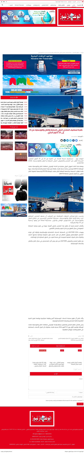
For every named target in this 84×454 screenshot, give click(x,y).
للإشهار (69, 2)
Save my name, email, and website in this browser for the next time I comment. (64, 400)
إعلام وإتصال (36, 5)
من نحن (79, 2)
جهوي (68, 5)
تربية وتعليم (53, 5)
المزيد (11, 5)
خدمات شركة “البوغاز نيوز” (61, 2)
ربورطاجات (28, 5)
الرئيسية (79, 5)
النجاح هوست (3, 451)
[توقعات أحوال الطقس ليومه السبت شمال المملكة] (73, 355)
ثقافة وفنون (45, 5)
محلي (73, 5)
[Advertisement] (42, 38)
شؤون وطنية (61, 5)
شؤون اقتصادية (43, 350)
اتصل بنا (74, 2)
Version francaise (19, 5)
